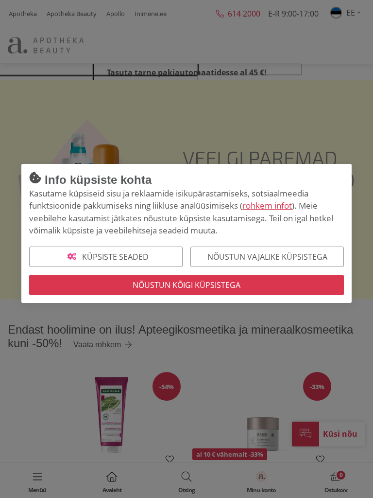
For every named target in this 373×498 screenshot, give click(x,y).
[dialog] (186, 249)
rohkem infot (267, 205)
